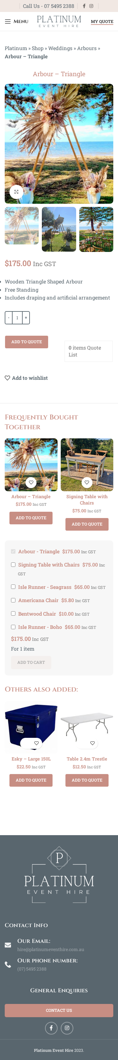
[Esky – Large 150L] (31, 727)
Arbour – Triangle (31, 496)
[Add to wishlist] (31, 482)
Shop (37, 48)
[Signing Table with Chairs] (87, 464)
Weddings (60, 48)
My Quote (102, 21)
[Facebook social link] (84, 6)
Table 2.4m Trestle (87, 759)
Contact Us (59, 1010)
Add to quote (26, 342)
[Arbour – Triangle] (31, 464)
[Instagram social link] (91, 6)
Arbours (87, 48)
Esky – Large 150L (31, 759)
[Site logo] (59, 20)
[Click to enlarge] (16, 192)
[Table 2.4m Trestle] (87, 727)
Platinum (16, 48)
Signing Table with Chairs (87, 499)
